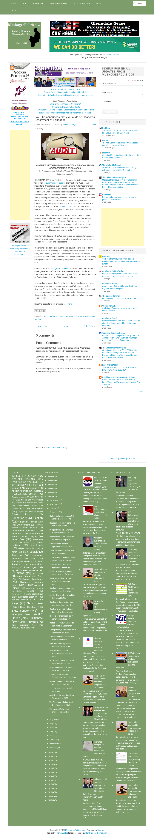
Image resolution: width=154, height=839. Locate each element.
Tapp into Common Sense (113, 333)
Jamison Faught (70, 124)
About (25, 4)
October (53, 508)
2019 (40, 482)
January (53, 748)
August (53, 720)
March (52, 740)
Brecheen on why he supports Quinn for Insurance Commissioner (66, 110)
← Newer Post (41, 326)
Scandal (35, 594)
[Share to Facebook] (44, 310)
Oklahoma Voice (109, 283)
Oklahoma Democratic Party (27, 576)
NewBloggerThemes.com (96, 833)
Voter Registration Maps (24, 625)
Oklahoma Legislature (31, 579)
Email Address (109, 83)
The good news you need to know (65, 89)
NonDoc (105, 256)
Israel (26, 542)
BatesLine (106, 195)
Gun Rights (31, 536)
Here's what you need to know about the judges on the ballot (101, 575)
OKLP (35, 573)
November (54, 504)
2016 (40, 479)
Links (13, 11)
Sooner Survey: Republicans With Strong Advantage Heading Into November (119, 169)
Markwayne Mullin (21, 561)
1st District (17, 476)
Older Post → (89, 326)
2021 (50, 497)
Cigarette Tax (21, 500)
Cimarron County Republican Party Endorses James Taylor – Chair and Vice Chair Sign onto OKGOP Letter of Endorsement (121, 337)
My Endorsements (19, 570)
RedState (106, 128)
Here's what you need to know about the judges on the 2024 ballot (101, 682)
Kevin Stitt (73, 316)
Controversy (18, 508)
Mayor (28, 565)
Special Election (29, 597)
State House (34, 603)
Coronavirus (37, 508)
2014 (27, 479)
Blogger (100, 830)
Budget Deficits (36, 497)
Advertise (38, 4)
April (51, 736)
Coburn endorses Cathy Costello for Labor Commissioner (134, 693)
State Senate (20, 610)
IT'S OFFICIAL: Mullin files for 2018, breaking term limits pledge (134, 760)
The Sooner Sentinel (111, 296)
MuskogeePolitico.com (75, 830)
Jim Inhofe (36, 545)
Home (13, 4)
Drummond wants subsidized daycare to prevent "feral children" (119, 198)
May (51, 732)
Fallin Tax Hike (30, 527)
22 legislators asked (60, 268)
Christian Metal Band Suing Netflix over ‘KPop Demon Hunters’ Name (121, 156)
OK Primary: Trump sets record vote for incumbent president (134, 555)
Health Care (18, 539)
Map (33, 558)
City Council (37, 500)
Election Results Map (31, 522)
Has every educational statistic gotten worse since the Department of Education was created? (121, 323)
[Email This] (35, 310)
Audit (45, 316)
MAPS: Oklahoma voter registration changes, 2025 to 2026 (100, 512)
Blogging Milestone (19, 497)
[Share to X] (41, 310)
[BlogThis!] (38, 310)
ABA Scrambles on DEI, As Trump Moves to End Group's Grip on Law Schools (120, 131)
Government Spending (23, 530)
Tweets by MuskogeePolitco (122, 458)
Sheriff (14, 597)
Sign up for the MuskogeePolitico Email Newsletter (66, 92)
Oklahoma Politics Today (113, 271)
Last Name (106, 101)
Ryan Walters (83, 316)
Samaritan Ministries (20, 594)
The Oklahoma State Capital (114, 177)
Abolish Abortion (20, 491)
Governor (16, 533)
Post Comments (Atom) (56, 447)
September (54, 512)
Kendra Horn (33, 548)
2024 (50, 485)
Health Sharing (82, 4)
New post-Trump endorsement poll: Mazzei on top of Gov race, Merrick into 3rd (101, 713)
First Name (107, 92)
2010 (33, 476)
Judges (21, 548)
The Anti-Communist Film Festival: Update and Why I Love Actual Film (120, 144)
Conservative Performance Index (29, 503)
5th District (31, 488)
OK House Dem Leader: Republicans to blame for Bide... (60, 654)
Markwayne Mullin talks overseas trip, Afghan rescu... (59, 712)
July (51, 724)
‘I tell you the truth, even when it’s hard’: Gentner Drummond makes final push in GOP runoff (121, 261)
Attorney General (27, 494)
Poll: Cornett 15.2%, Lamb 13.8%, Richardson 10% (133, 590)
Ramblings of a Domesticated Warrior (118, 377)
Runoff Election (25, 591)
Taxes (27, 614)
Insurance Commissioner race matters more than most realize (65, 113)
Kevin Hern (17, 552)
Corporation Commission (28, 512)
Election (38, 518)
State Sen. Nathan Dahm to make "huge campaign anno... (60, 581)
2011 (50, 788)
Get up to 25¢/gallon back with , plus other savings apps (65, 95)
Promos (99, 4)
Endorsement (23, 525)
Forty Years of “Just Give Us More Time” (119, 298)
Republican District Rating (34, 588)
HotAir (105, 140)
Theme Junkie (62, 833)
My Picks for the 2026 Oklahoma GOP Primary (100, 481)
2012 (14, 479)
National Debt (37, 570)
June (52, 728)
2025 (50, 481)
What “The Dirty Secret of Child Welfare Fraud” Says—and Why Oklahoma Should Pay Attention (121, 382)
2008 (50, 800)
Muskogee (31, 567)
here (70, 304)
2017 (20, 482)
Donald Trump (21, 514)
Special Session (20, 599)
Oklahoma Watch (109, 318)
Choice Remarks (109, 306)
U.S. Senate (36, 618)
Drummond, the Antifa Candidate (66, 107)
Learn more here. (112, 54)
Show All (141, 391)
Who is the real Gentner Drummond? (65, 104)
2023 (50, 489)
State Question (28, 607)
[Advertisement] (20, 175)
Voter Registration (29, 622)
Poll (24, 585)
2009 (50, 796)
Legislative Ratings (59, 4)
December (54, 500)
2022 (29, 485)
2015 (50, 772)
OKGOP (20, 573)
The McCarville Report (111, 165)
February (53, 744)
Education (63, 316)
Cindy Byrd (53, 316)
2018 (29, 482)
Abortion (38, 491)
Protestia (106, 153)
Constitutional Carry (27, 506)
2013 (50, 780)
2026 (50, 477)
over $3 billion (67, 206)
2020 (18, 485)
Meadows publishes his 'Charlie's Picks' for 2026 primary (100, 544)
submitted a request (54, 183)
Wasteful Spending (21, 627)
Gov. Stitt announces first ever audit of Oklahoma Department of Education (64, 118)
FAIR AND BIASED (110, 365)
